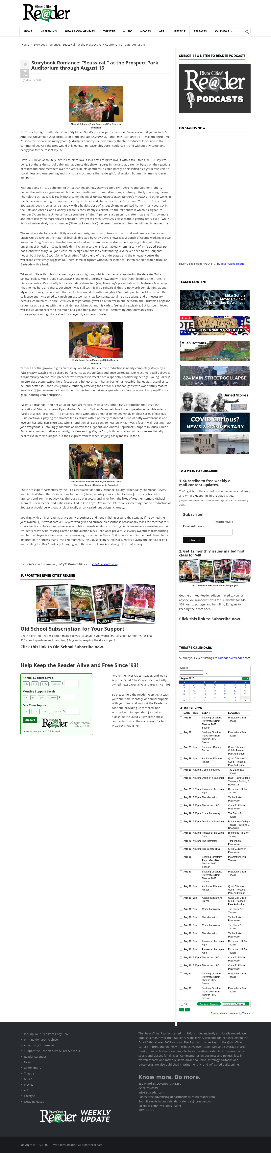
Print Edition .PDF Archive (41, 1039)
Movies (145, 31)
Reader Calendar (35, 1056)
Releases (200, 31)
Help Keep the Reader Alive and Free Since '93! (79, 665)
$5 (33, 697)
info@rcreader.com (151, 1092)
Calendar (222, 31)
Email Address (194, 526)
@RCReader (146, 1110)
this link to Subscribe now (214, 619)
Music (127, 31)
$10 (41, 697)
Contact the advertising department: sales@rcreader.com (176, 1097)
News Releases (34, 1101)
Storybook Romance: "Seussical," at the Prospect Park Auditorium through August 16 (94, 65)
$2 (25, 697)
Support (30, 720)
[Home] (46, 13)
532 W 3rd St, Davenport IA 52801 (160, 1083)
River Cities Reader (233, 263)
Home (28, 31)
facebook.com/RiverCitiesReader (159, 1106)
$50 (35, 683)
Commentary (32, 1068)
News (27, 1062)
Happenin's (48, 31)
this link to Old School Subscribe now (67, 646)
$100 (44, 683)
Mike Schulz (33, 80)
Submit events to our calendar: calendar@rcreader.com (175, 1101)
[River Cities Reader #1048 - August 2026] (215, 195)
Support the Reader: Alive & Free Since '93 (52, 1051)
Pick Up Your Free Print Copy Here (46, 1034)
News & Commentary (80, 31)
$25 (26, 683)
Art (161, 31)
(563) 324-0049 (148, 1088)
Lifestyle (178, 31)
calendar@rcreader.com (234, 658)
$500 (45, 711)
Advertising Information (40, 1045)
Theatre (109, 31)
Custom (56, 683)
